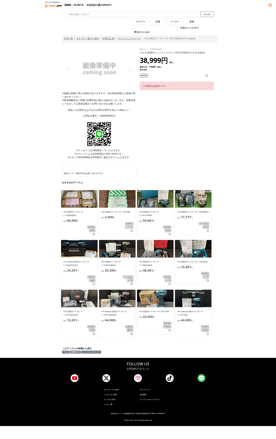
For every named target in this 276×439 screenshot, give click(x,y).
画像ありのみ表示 (189, 27)
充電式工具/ (108, 38)
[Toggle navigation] (270, 5)
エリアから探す (110, 399)
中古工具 (68, 38)
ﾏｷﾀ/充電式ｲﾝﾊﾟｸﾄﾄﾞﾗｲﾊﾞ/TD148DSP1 (193, 212)
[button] (67, 69)
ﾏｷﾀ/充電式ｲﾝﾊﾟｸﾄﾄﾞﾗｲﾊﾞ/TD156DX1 (192, 261)
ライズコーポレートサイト (150, 399)
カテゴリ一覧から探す (87, 38)
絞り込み (207, 14)
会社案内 (143, 394)
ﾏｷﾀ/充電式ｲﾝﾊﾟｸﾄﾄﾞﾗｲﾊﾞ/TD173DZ (154, 311)
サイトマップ (145, 389)
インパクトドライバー (129, 38)
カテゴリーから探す (111, 389)
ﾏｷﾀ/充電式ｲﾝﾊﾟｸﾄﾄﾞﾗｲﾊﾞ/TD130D (115, 212)
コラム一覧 (108, 404)
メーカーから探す (111, 394)
